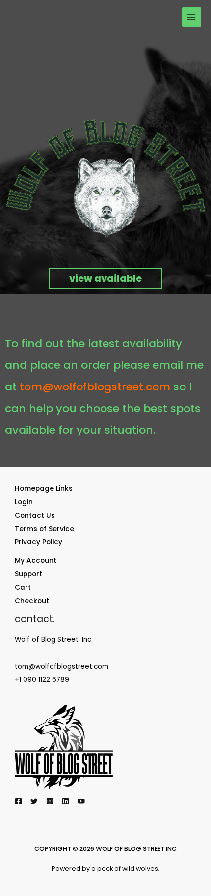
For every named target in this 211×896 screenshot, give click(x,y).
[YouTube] (81, 801)
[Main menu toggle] (191, 16)
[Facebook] (18, 801)
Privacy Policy (38, 542)
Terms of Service (44, 528)
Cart (23, 587)
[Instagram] (49, 801)
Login (24, 502)
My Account (35, 560)
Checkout (32, 600)
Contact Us (35, 515)
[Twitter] (34, 801)
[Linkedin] (65, 801)
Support (28, 574)
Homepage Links (44, 488)
